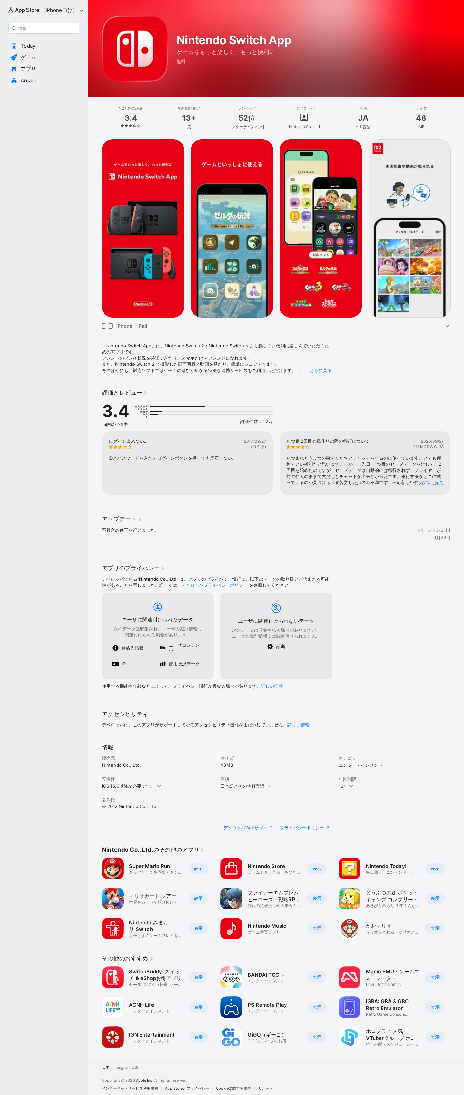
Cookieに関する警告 (233, 1088)
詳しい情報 (272, 686)
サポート (265, 1088)
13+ (342, 786)
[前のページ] (95, 228)
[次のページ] (457, 228)
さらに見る (321, 370)
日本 (105, 1068)
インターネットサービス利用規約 (130, 1088)
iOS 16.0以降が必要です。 (128, 786)
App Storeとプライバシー (187, 1088)
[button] (44, 46)
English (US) (127, 1068)
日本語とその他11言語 (242, 786)
